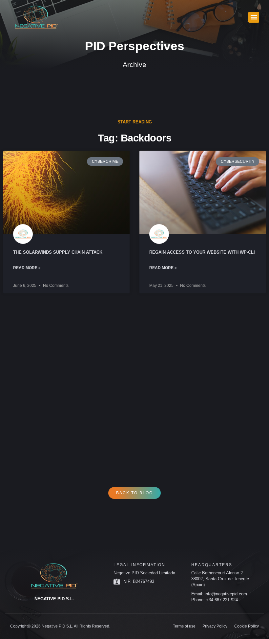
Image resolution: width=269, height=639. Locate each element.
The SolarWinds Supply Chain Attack (57, 252)
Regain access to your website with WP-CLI (202, 252)
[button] (253, 17)
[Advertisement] (134, 379)
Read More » (27, 268)
